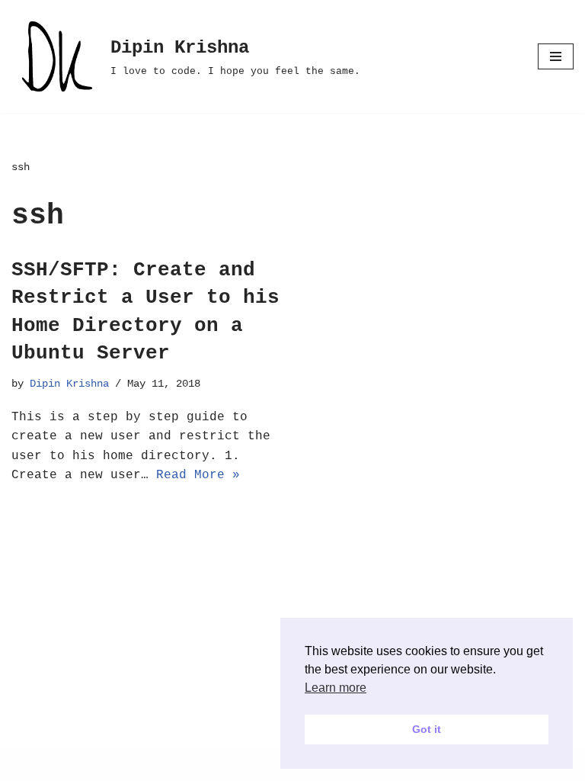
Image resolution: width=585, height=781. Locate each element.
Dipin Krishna (69, 384)
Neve (205, 764)
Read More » (198, 475)
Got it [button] (426, 729)
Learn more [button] (335, 687)
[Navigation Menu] (556, 56)
